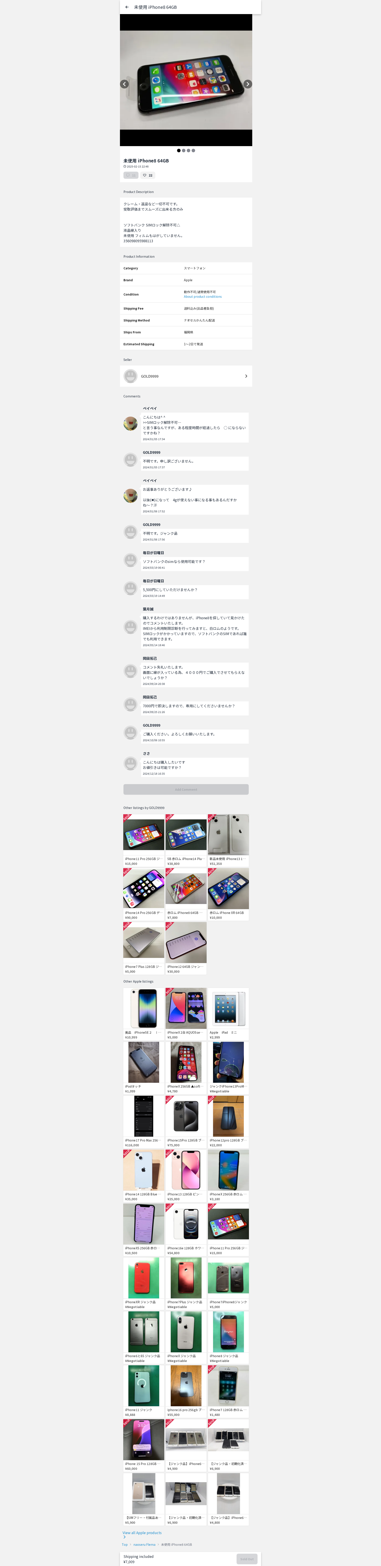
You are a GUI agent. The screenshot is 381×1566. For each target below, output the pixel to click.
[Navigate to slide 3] (188, 150)
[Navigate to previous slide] (124, 84)
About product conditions (203, 296)
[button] (127, 7)
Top (125, 1544)
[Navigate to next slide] (247, 84)
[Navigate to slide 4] (193, 150)
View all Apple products (142, 1532)
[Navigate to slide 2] (183, 150)
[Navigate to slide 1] (179, 150)
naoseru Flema (144, 1544)
